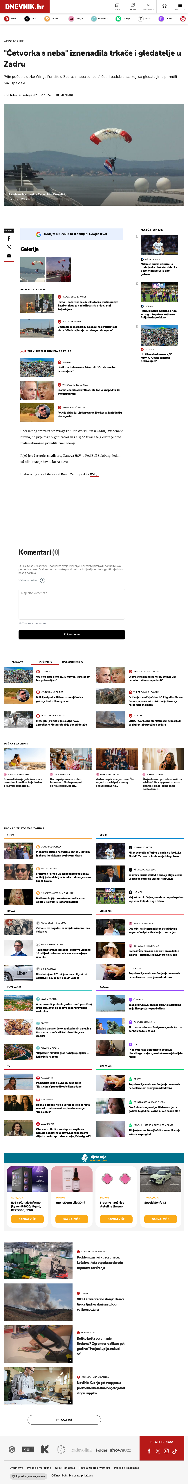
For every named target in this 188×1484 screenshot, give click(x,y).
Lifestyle (79, 19)
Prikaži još (64, 1420)
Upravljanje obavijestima (30, 1476)
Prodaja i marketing (39, 1468)
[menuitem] (164, 6)
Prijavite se (72, 634)
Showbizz (55, 19)
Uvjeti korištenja (65, 1468)
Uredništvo (16, 1468)
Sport (33, 19)
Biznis (148, 19)
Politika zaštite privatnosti (94, 1468)
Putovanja (103, 19)
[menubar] (164, 6)
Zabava (169, 19)
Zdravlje (126, 19)
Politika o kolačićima (126, 1468)
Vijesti (13, 19)
